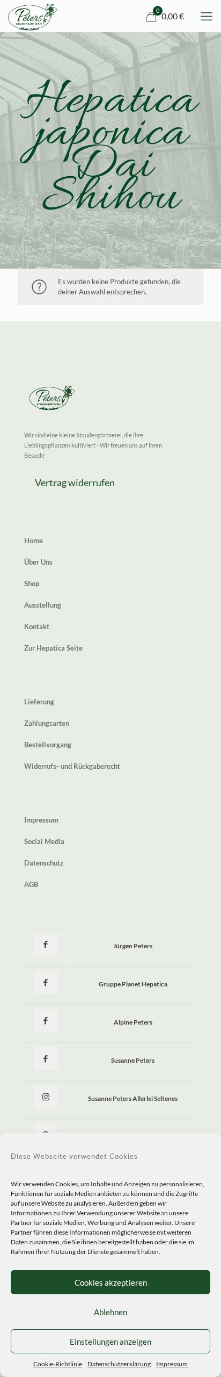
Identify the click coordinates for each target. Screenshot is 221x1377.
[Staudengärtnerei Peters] (32, 16)
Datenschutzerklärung (119, 1364)
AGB (31, 884)
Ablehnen (110, 1312)
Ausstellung (42, 605)
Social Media (44, 841)
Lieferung (39, 701)
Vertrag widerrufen (75, 482)
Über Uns (38, 562)
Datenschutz (43, 863)
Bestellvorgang (47, 744)
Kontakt (36, 626)
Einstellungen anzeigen (110, 1341)
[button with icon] (45, 944)
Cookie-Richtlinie (57, 1364)
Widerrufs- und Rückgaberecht (72, 766)
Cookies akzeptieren (111, 1282)
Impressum (172, 1364)
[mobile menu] (206, 16)
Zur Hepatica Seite (53, 648)
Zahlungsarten (46, 723)
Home (33, 540)
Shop (31, 583)
